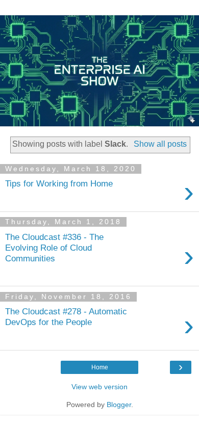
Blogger (119, 404)
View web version (99, 387)
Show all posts (160, 144)
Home (99, 367)
